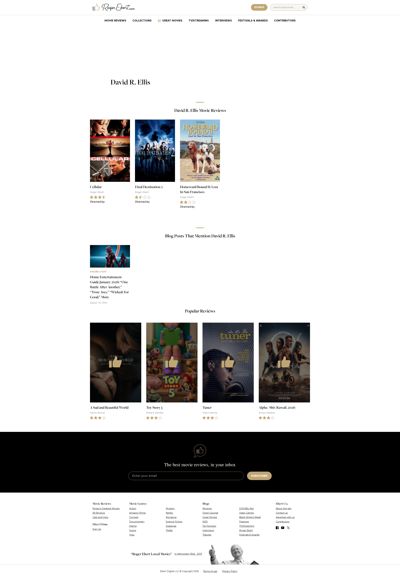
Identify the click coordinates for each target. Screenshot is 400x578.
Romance (171, 517)
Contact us (282, 513)
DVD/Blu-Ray (246, 508)
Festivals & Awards (253, 20)
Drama (133, 526)
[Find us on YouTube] (282, 528)
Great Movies (172, 20)
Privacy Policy (229, 571)
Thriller (169, 530)
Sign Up (96, 529)
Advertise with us (285, 517)
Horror (132, 530)
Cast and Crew (100, 517)
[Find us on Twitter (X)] (288, 527)
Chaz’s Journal (210, 513)
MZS (205, 521)
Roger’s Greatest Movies (106, 508)
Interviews (223, 20)
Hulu (131, 534)
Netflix (169, 513)
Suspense (171, 526)
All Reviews (98, 513)
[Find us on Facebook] (277, 527)
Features (244, 521)
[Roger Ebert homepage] (113, 7)
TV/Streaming (199, 20)
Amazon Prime (137, 513)
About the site (283, 508)
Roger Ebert (246, 530)
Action (132, 508)
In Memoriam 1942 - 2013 (188, 553)
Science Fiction (174, 521)
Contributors (285, 20)
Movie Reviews (115, 20)
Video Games (246, 513)
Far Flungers (209, 526)
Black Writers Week (250, 517)
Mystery (170, 508)
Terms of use (210, 571)
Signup (259, 7)
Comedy (134, 517)
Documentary (137, 521)
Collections (142, 20)
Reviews (207, 508)
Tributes (206, 534)
